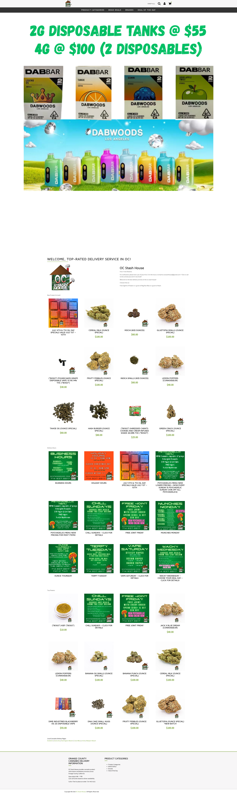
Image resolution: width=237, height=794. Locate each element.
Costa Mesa (77, 661)
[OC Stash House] (68, 3)
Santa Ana (57, 661)
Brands (129, 10)
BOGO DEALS (115, 10)
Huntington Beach (67, 661)
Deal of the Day (147, 10)
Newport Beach (91, 661)
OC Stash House (81, 712)
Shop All (151, 4)
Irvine (83, 661)
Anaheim (50, 661)
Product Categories (92, 10)
